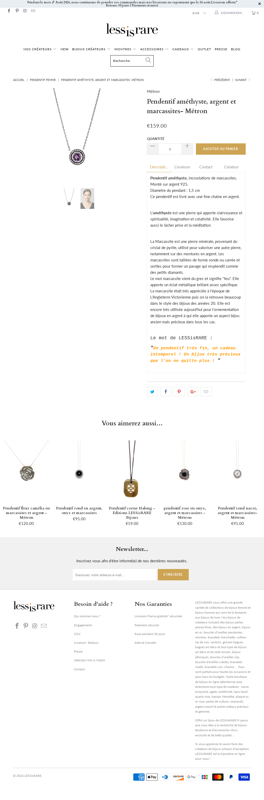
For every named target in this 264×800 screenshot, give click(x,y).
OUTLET (204, 49)
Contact (205, 167)
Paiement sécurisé (147, 625)
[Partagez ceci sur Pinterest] (179, 391)
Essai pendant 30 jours (150, 634)
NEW (65, 49)
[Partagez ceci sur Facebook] (165, 391)
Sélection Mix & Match (89, 660)
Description (159, 167)
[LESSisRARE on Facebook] (8, 11)
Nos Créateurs (37, 49)
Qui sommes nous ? (87, 616)
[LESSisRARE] (132, 30)
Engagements (83, 625)
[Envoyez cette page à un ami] (206, 391)
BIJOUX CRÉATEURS (89, 49)
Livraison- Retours (86, 643)
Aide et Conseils (145, 643)
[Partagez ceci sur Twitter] (152, 391)
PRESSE (221, 49)
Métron (153, 91)
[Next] (135, 134)
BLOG (236, 49)
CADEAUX (180, 49)
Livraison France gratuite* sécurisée (158, 616)
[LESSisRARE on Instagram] (25, 11)
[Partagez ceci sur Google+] (192, 391)
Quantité (155, 139)
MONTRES (123, 49)
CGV (77, 634)
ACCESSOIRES (152, 49)
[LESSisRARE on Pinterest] (16, 11)
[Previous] (20, 134)
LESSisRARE (33, 776)
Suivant (241, 79)
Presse (78, 651)
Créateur (231, 167)
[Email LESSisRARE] (33, 11)
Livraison (182, 167)
